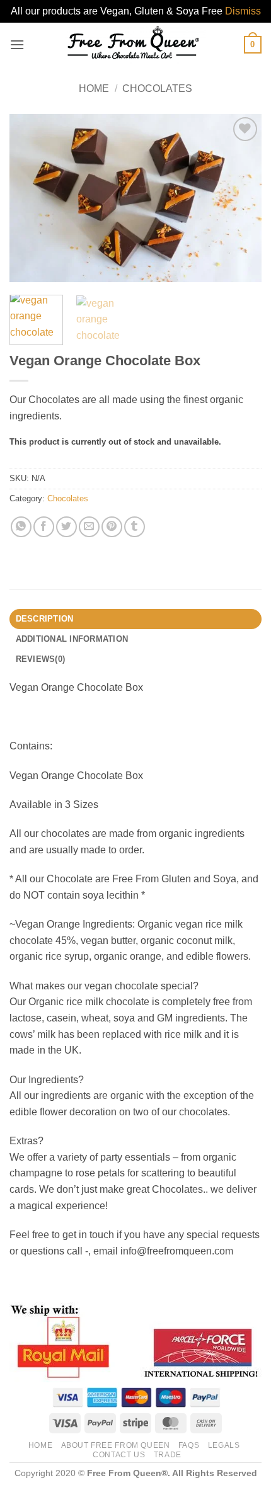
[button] (17, 44)
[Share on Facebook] (43, 526)
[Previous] (30, 198)
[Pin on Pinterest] (111, 526)
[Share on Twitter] (66, 526)
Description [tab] (45, 618)
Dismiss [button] (243, 11)
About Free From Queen (115, 1445)
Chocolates (157, 88)
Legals (224, 1445)
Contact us (119, 1454)
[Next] (240, 198)
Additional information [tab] (72, 639)
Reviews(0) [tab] (41, 659)
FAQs (188, 1445)
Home (94, 88)
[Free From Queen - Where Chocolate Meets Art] (134, 45)
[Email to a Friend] (89, 526)
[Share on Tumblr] (134, 526)
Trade (168, 1454)
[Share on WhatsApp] (21, 526)
